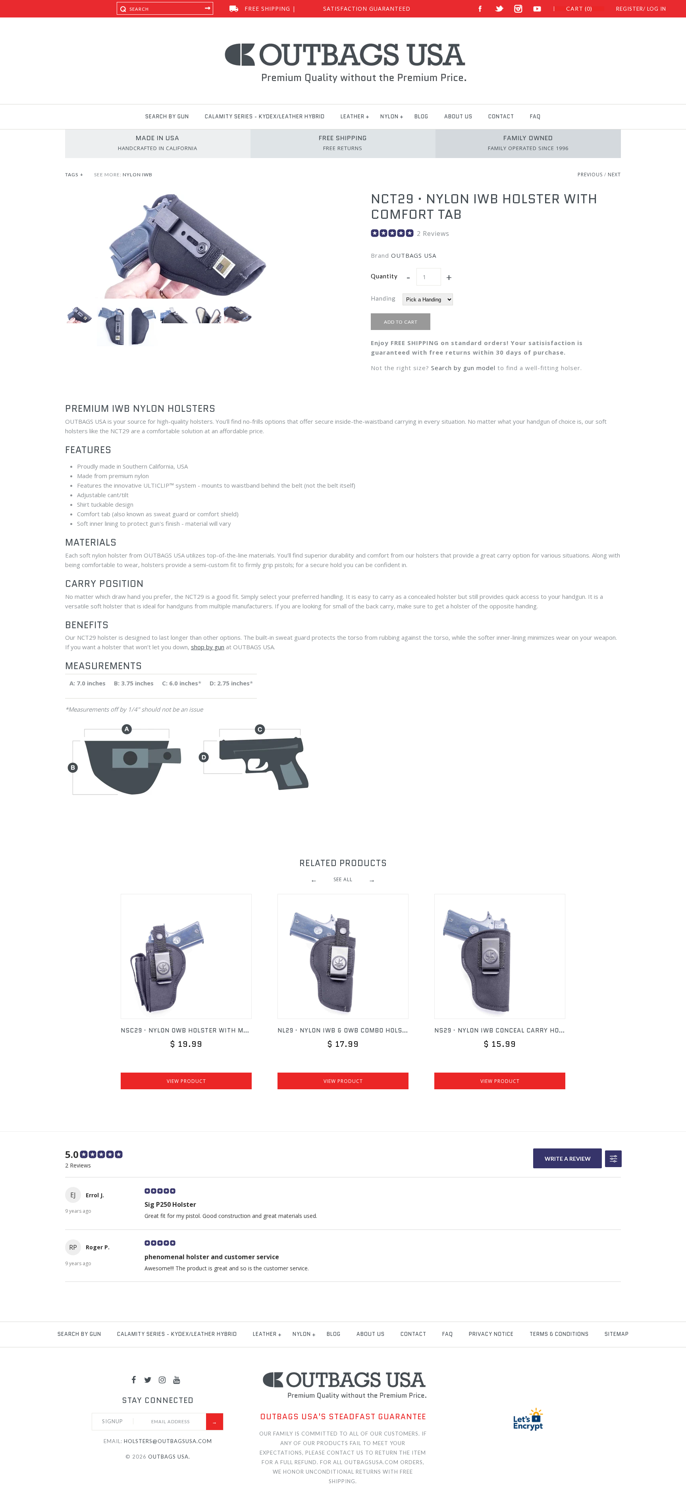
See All (343, 879)
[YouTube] (176, 1379)
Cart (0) (579, 8)
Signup (112, 1421)
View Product (186, 1081)
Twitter (499, 9)
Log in (656, 9)
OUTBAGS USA (413, 255)
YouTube (537, 9)
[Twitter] (148, 1379)
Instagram (518, 9)
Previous (590, 174)
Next (614, 174)
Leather (352, 116)
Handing (383, 298)
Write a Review (568, 1158)
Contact (501, 116)
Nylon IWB (137, 175)
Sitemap (617, 1334)
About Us (458, 116)
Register (629, 9)
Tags (74, 175)
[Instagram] (162, 1379)
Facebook (480, 9)
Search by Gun (167, 116)
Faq (535, 116)
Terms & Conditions (559, 1334)
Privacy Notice (491, 1334)
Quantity (384, 276)
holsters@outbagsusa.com (168, 1441)
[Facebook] (133, 1379)
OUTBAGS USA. (169, 1456)
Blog (421, 116)
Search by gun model (463, 368)
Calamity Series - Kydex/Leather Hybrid (265, 116)
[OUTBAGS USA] (343, 44)
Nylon (389, 116)
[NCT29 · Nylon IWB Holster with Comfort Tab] (190, 196)
